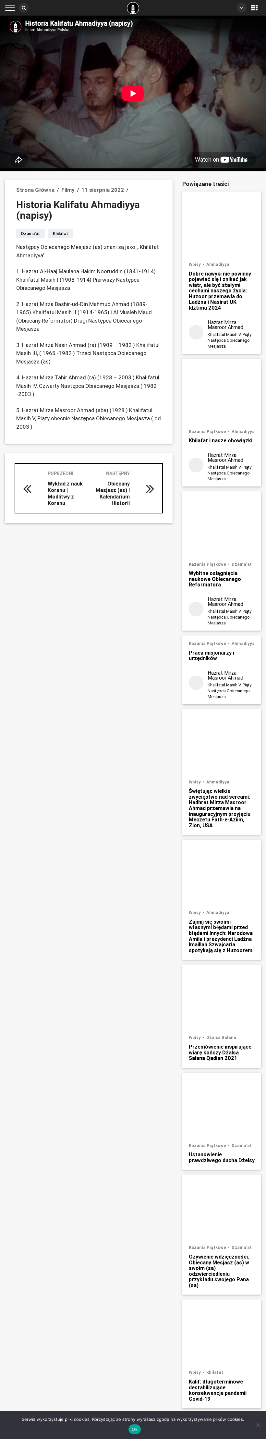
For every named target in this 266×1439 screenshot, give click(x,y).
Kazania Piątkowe (208, 431)
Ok (135, 1429)
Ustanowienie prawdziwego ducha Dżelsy (222, 1157)
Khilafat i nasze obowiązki (220, 440)
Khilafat (60, 233)
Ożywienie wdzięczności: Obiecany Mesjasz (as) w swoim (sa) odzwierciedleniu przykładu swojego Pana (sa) (219, 1270)
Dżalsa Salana (221, 1037)
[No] (258, 1425)
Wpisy (195, 264)
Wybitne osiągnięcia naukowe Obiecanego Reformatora (215, 579)
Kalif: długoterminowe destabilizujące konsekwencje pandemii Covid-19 (218, 1390)
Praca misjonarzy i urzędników (211, 655)
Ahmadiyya (217, 264)
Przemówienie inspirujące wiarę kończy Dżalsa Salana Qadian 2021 (220, 1052)
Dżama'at (30, 233)
